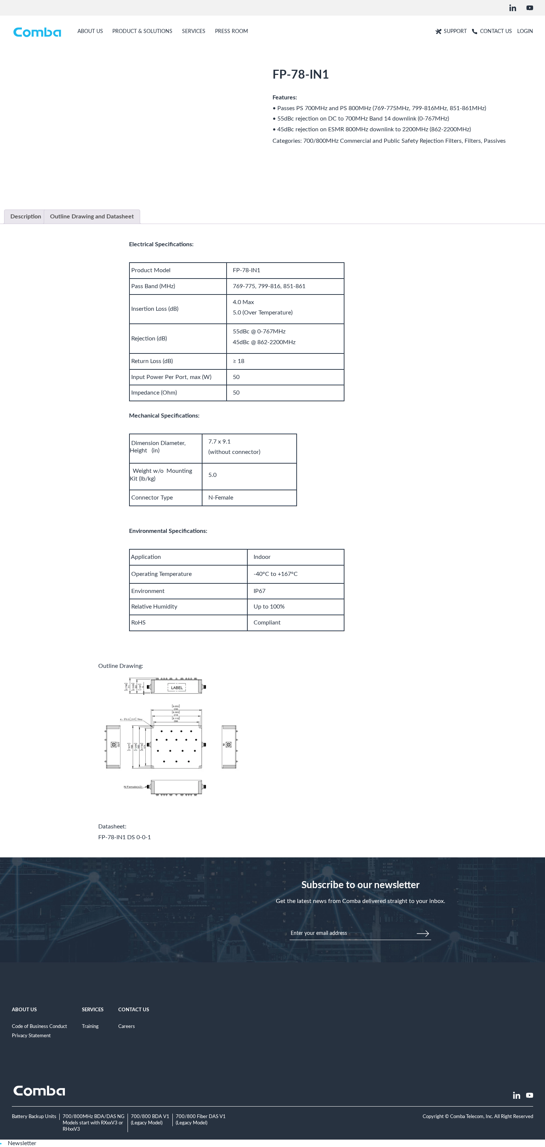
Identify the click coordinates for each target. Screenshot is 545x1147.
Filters (473, 141)
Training (90, 1026)
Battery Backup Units (34, 1116)
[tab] (25, 217)
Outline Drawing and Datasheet (92, 217)
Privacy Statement (31, 1036)
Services (92, 1010)
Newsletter (22, 1143)
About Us (24, 1010)
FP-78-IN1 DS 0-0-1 (124, 837)
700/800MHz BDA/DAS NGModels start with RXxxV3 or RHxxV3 (94, 1122)
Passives (495, 141)
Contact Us (133, 1010)
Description (25, 217)
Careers (126, 1026)
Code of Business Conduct (39, 1026)
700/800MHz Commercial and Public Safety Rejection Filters (382, 141)
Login (525, 31)
